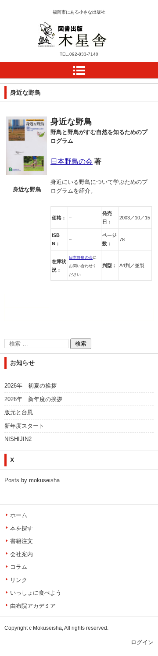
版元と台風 (18, 412)
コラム (18, 567)
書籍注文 (21, 541)
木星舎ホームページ (69, 52)
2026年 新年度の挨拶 (33, 399)
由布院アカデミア (33, 606)
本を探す (21, 528)
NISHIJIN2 (18, 439)
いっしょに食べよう (35, 592)
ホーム (18, 515)
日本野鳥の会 (71, 161)
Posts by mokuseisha (32, 480)
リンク (18, 580)
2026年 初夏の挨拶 (30, 385)
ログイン (142, 642)
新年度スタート (24, 426)
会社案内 (21, 554)
